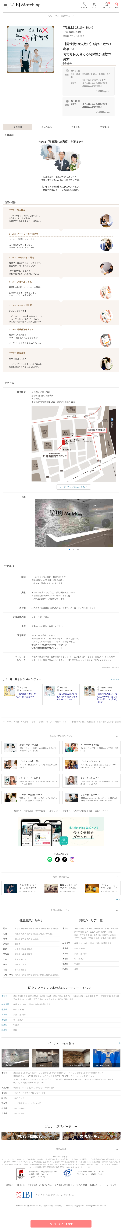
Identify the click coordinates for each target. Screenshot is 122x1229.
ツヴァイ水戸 (35, 1103)
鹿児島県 (49, 975)
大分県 (36, 975)
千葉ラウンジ (18, 1093)
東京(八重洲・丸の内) (97, 929)
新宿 (76, 929)
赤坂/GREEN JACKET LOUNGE (76, 1079)
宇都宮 (77, 964)
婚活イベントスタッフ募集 (74, 811)
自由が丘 (106, 935)
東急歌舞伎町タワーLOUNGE (102, 1079)
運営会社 (10, 1185)
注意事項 (104, 127)
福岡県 (17, 975)
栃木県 (50, 929)
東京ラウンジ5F (49, 1073)
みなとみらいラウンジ (34, 1088)
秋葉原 (103, 932)
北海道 (17, 944)
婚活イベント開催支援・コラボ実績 (29, 811)
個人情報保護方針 (62, 1185)
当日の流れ (46, 127)
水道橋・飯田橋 (100, 938)
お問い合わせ (95, 1185)
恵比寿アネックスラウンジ (41, 1076)
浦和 (85, 954)
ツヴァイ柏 (29, 1093)
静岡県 (23, 939)
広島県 (23, 964)
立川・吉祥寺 (79, 935)
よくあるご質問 (80, 1185)
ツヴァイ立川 (45, 1079)
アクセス (75, 127)
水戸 (82, 959)
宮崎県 (42, 975)
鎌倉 (109, 943)
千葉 (76, 948)
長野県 (29, 954)
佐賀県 (23, 975)
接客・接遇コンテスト (98, 811)
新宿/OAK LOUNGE (60, 1076)
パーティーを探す (63, 1224)
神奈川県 (24, 929)
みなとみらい (84, 943)
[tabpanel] (30, 49)
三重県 (36, 939)
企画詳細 (17, 127)
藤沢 (105, 943)
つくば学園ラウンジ (21, 1103)
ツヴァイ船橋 (40, 1093)
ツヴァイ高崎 (18, 1113)
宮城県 (23, 949)
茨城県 (43, 929)
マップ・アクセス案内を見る (72, 487)
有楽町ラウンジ (96, 1073)
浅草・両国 (111, 938)
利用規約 (21, 1185)
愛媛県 (23, 970)
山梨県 (23, 954)
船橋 (83, 948)
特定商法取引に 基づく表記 (39, 1185)
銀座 (86, 929)
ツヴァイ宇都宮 (19, 1108)
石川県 (23, 959)
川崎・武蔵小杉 (96, 943)
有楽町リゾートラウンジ (66, 1073)
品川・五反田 (90, 932)
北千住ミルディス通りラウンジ (81, 1076)
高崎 (76, 969)
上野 (98, 932)
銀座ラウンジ (37, 1073)
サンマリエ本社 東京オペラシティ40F (28, 1083)
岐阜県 (29, 939)
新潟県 (17, 954)
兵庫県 (29, 934)
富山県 (17, 959)
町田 (87, 935)
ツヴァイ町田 (57, 1079)
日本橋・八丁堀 (86, 938)
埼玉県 (37, 929)
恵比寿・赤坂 (112, 929)
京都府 (23, 934)
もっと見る (115, 679)
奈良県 (42, 934)
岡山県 (17, 964)
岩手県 (17, 949)
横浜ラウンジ (18, 1088)
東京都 (17, 929)
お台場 (113, 935)
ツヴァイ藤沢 (48, 1088)
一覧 (118, 899)
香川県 (17, 970)
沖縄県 (56, 975)
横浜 (76, 943)
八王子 (77, 938)
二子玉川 (93, 935)
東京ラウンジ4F (83, 1073)
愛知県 (17, 939)
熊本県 (29, 975)
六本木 (77, 932)
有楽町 (81, 929)
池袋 (82, 932)
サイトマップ (110, 1185)
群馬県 (56, 929)
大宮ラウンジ (18, 1098)
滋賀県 (36, 934)
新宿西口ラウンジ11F (22, 1073)
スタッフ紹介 (54, 811)
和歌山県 (49, 934)
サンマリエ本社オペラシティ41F (26, 1079)
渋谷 (100, 935)
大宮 (76, 954)
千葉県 (31, 929)
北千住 (109, 932)
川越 (80, 954)
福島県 (29, 949)
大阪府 (17, 934)
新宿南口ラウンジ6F (21, 1076)
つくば (77, 959)
